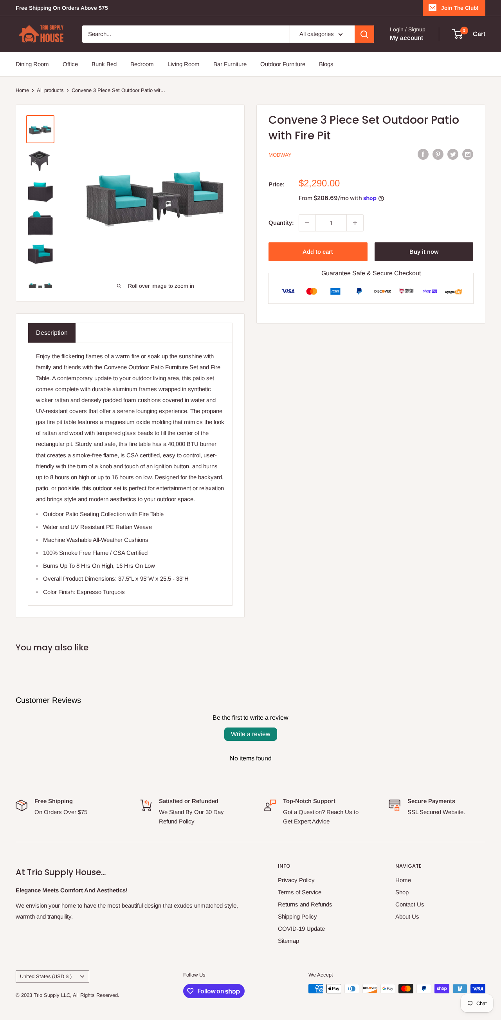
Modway (280, 155)
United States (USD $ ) (46, 976)
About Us (407, 916)
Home (22, 90)
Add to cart (318, 251)
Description (52, 332)
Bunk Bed (104, 64)
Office (70, 64)
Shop (402, 892)
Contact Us (409, 904)
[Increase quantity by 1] (355, 223)
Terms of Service (299, 892)
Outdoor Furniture (282, 64)
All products (50, 90)
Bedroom (142, 64)
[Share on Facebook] (423, 154)
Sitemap (288, 940)
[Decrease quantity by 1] (307, 223)
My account (406, 37)
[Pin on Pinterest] (438, 154)
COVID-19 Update (301, 928)
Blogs (326, 64)
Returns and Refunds (305, 904)
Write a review (250, 734)
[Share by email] (467, 154)
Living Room (184, 64)
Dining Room (32, 64)
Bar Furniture (230, 64)
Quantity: (281, 222)
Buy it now (423, 251)
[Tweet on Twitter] (452, 154)
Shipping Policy (297, 916)
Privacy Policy (296, 880)
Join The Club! (459, 8)
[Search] (364, 34)
